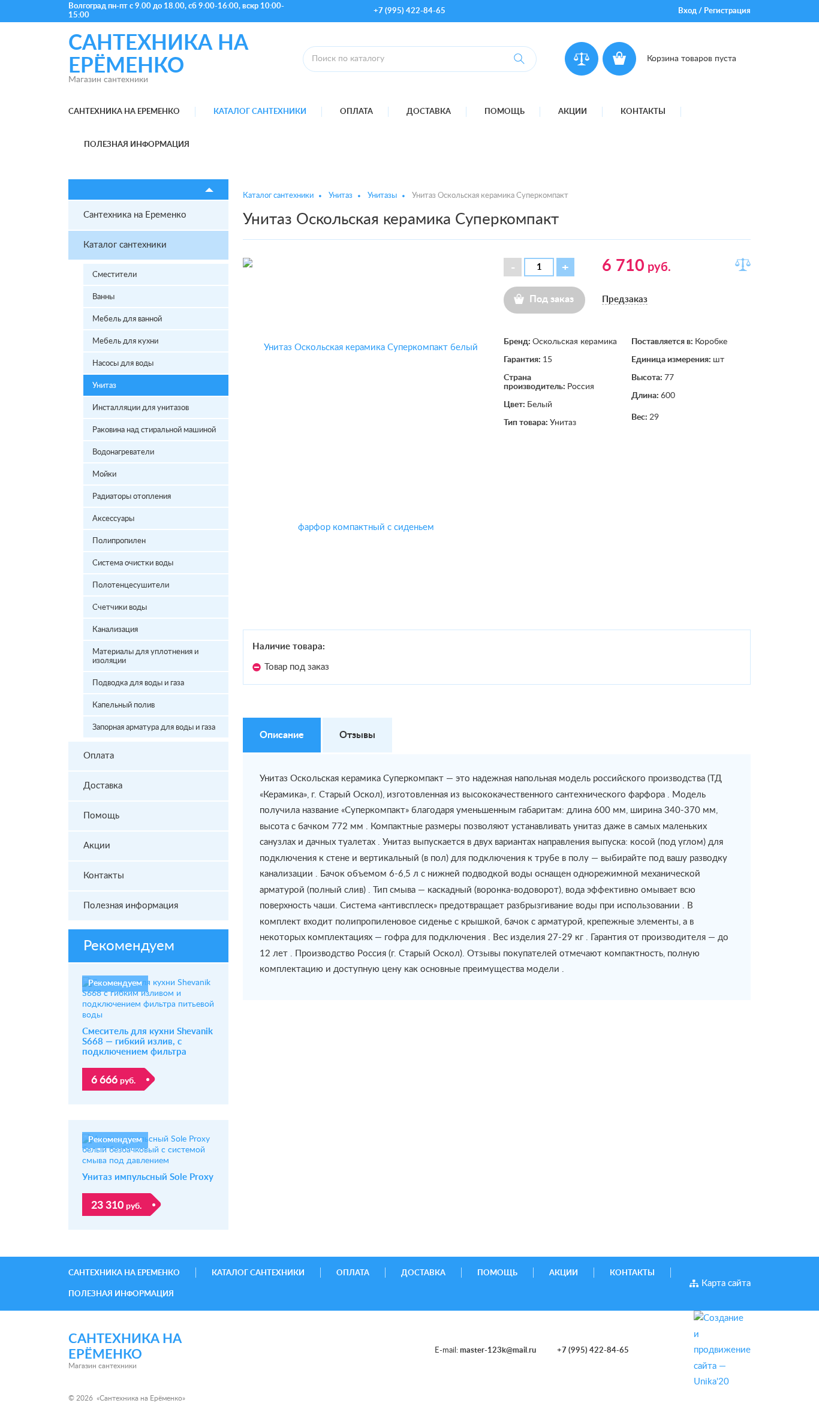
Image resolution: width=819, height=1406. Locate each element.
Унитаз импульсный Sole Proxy (147, 1177)
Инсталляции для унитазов (140, 408)
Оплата (356, 112)
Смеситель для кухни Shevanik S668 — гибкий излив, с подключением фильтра (147, 1041)
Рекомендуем (128, 946)
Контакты (643, 112)
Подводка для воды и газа (138, 683)
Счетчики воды (119, 608)
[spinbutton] (539, 267)
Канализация (115, 630)
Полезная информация (136, 145)
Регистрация (727, 11)
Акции (572, 112)
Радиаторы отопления (131, 497)
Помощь (504, 112)
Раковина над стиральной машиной (154, 430)
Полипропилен (119, 541)
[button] (565, 267)
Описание (282, 735)
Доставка (429, 112)
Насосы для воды (122, 364)
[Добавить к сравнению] (743, 264)
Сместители (114, 275)
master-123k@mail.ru (498, 1350)
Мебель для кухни (125, 341)
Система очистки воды (132, 563)
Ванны (103, 297)
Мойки (104, 474)
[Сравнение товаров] (581, 59)
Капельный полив (123, 705)
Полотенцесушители (130, 585)
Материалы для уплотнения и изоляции (145, 656)
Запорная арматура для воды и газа (153, 727)
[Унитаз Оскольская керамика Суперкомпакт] (366, 438)
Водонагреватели (123, 452)
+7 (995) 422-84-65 (409, 11)
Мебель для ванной (127, 319)
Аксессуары (113, 519)
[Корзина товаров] (619, 59)
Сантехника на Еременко (124, 112)
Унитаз (104, 386)
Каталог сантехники (259, 112)
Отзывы (357, 735)
